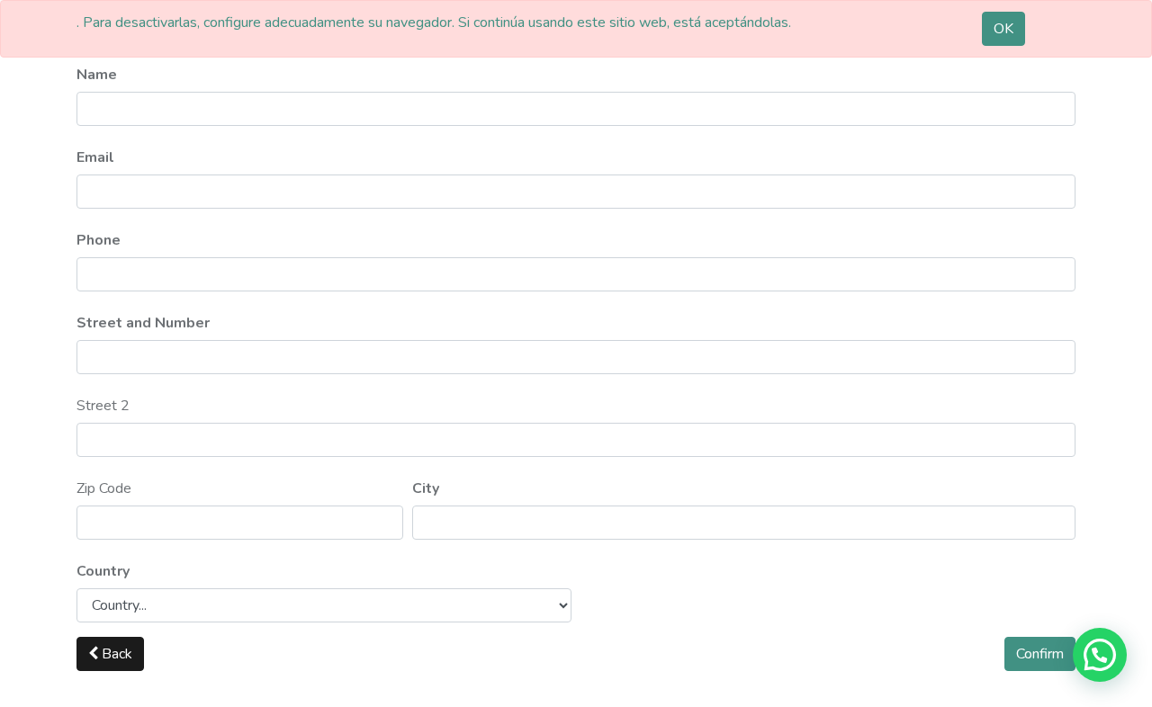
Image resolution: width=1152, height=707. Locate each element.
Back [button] (115, 654)
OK (1003, 29)
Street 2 (103, 406)
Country (103, 571)
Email (95, 157)
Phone (98, 240)
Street (143, 323)
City (425, 488)
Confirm (1040, 654)
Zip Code (103, 488)
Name (96, 75)
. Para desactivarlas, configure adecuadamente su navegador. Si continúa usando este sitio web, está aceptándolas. (433, 22)
